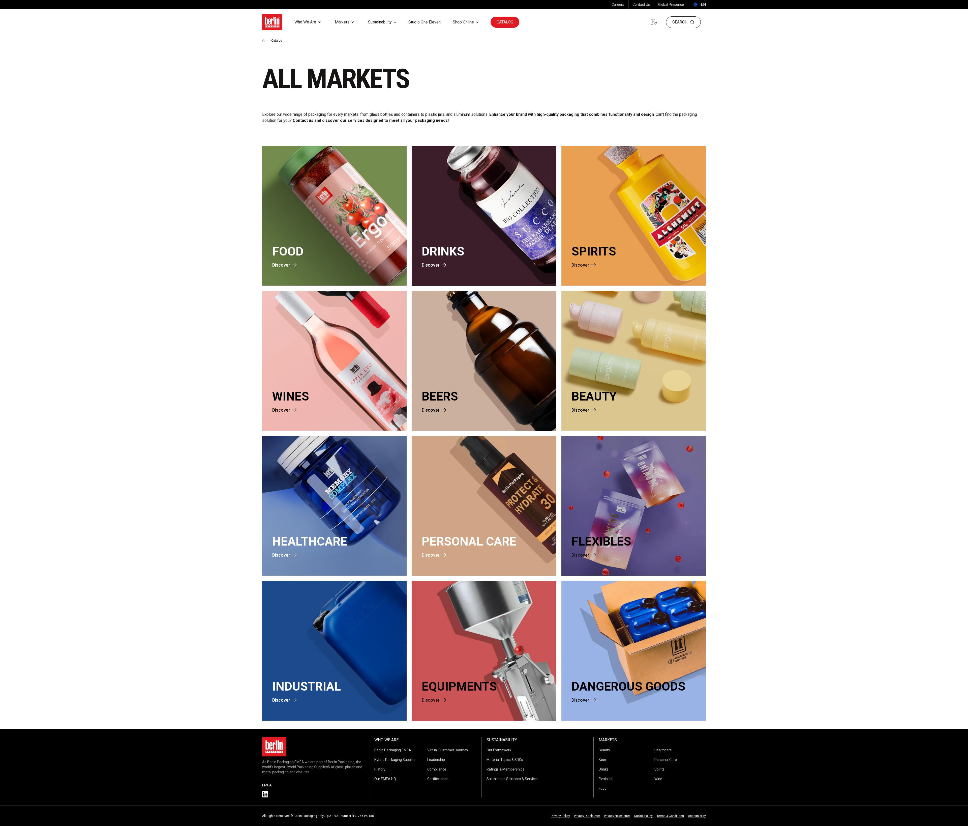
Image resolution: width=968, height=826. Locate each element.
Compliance (436, 769)
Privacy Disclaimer (587, 816)
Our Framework (499, 750)
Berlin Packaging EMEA (392, 750)
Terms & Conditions (670, 816)
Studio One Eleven (424, 22)
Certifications (437, 779)
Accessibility (697, 816)
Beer (602, 760)
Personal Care (665, 760)
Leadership (436, 760)
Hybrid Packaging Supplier (395, 760)
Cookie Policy (643, 816)
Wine (658, 779)
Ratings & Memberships (505, 769)
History (379, 769)
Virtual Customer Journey (447, 750)
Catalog (505, 22)
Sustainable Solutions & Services (512, 779)
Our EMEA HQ (385, 779)
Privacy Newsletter (617, 816)
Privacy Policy (560, 816)
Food (603, 788)
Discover (281, 265)
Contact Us (641, 5)
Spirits (659, 769)
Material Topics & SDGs (505, 760)
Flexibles (605, 779)
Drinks (604, 769)
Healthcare (663, 750)
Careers (618, 5)
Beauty (604, 750)
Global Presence (671, 5)
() (699, 4)
